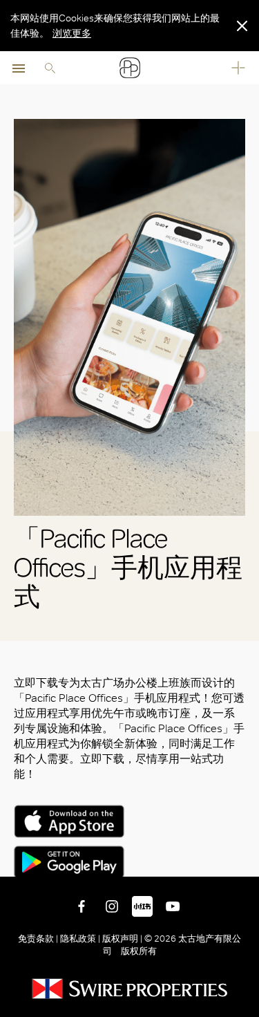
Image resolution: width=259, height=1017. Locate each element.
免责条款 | (39, 938)
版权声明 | (122, 938)
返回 (246, 863)
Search (49, 67)
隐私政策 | (80, 938)
